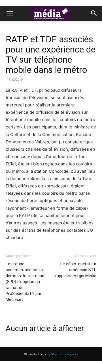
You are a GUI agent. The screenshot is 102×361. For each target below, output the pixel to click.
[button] (10, 13)
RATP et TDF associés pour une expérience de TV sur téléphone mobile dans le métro (50, 54)
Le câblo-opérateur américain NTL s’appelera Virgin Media (75, 269)
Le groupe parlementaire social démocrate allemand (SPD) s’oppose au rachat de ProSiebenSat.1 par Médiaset (25, 281)
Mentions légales (64, 354)
